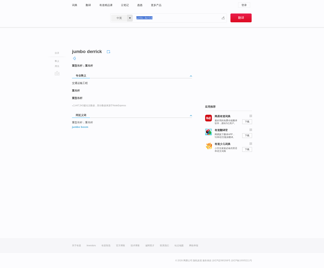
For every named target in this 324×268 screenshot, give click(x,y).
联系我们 (164, 245)
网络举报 (193, 245)
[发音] (74, 58)
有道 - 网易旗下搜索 (87, 17)
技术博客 (135, 245)
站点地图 (179, 245)
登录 (244, 5)
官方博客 (120, 245)
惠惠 (139, 5)
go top (57, 73)
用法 (57, 66)
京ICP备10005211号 (241, 260)
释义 (57, 61)
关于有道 (76, 245)
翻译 (88, 5)
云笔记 (125, 5)
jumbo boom (80, 126)
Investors (91, 245)
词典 (74, 5)
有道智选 (105, 245)
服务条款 (207, 260)
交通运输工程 (80, 83)
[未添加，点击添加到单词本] (109, 51)
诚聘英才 (149, 245)
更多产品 (156, 5)
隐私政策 (197, 260)
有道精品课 (105, 5)
